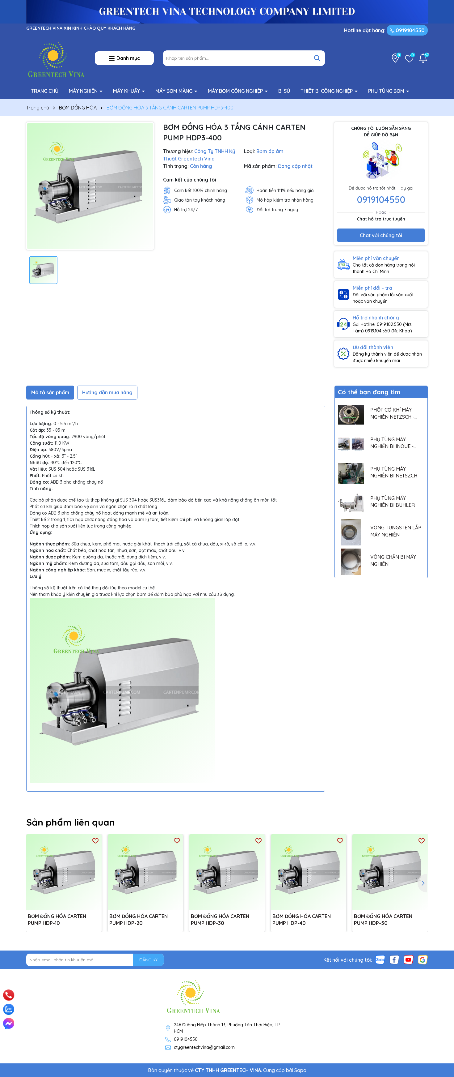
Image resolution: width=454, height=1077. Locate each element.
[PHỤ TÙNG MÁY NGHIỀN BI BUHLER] (351, 503)
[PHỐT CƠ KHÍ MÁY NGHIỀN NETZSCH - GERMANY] (351, 414)
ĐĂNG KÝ (148, 960)
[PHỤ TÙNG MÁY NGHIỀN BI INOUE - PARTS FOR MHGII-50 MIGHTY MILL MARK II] (351, 444)
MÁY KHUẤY (127, 91)
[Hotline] (9, 995)
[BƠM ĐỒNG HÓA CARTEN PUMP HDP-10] (64, 872)
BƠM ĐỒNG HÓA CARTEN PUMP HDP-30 (220, 919)
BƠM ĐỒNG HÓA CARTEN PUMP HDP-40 (301, 919)
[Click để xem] (90, 186)
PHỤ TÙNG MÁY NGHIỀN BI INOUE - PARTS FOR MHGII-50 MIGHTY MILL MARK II (394, 443)
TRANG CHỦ (44, 91)
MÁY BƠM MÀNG (174, 91)
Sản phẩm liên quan (70, 822)
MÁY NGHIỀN (84, 91)
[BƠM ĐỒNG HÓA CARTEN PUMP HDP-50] (390, 872)
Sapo (300, 1070)
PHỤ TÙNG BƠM (387, 91)
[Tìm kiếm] (317, 58)
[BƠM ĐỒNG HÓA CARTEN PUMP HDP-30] (227, 872)
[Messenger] (8, 1023)
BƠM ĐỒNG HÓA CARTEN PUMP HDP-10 (57, 919)
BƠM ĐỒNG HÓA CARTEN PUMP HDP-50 (383, 919)
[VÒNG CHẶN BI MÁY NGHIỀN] (351, 562)
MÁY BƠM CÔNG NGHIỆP (236, 91)
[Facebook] (394, 959)
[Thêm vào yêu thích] (95, 840)
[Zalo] (380, 959)
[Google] (423, 959)
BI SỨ (284, 91)
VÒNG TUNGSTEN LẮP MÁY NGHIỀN (395, 530)
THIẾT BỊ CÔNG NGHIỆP (327, 91)
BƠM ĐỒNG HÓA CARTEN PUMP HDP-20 (138, 919)
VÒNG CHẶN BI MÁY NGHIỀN (393, 560)
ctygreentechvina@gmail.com (204, 1047)
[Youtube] (409, 959)
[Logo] (56, 58)
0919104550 (409, 30)
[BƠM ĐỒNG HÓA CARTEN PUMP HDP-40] (308, 872)
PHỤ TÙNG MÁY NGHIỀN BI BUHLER (392, 501)
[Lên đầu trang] (441, 987)
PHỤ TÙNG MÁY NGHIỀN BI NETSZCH (393, 472)
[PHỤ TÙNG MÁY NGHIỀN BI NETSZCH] (351, 473)
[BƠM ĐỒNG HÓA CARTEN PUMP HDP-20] (145, 872)
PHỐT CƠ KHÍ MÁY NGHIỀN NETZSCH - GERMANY (392, 413)
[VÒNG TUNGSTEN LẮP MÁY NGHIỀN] (351, 532)
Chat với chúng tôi (381, 235)
